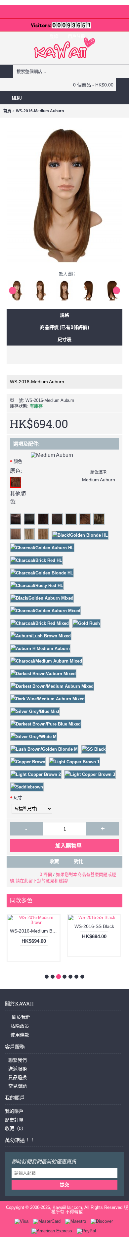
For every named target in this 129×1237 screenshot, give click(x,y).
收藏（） (15, 1128)
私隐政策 (20, 1026)
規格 (64, 315)
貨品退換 (17, 1077)
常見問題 (17, 1086)
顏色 (18, 461)
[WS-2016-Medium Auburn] (18, 288)
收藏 (54, 861)
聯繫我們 (17, 1060)
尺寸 (18, 797)
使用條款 (20, 1035)
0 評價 (46, 874)
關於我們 (20, 1017)
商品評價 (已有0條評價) (64, 327)
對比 (78, 861)
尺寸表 (64, 339)
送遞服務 (17, 1068)
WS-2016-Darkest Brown (86, 931)
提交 (64, 1184)
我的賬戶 (14, 1111)
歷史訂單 (14, 1119)
